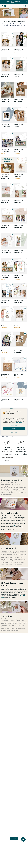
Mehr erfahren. (19, 422)
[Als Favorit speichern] (11, 33)
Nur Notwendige (14, 432)
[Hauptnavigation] (2, 6)
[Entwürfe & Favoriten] (23, 6)
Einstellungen (14, 425)
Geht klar (14, 428)
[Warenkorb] (25, 6)
